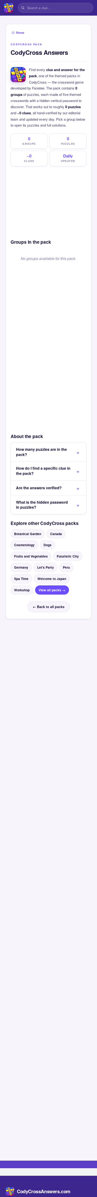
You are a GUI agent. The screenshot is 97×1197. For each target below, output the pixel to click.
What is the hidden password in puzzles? (42, 504)
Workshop (22, 590)
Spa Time (21, 578)
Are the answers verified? (39, 487)
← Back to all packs (49, 606)
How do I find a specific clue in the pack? (43, 470)
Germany (21, 567)
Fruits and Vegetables (31, 556)
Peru (66, 567)
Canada (56, 534)
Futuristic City (68, 556)
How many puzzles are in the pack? (41, 452)
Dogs (48, 545)
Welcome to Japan (51, 578)
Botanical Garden (27, 534)
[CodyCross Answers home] (8, 8)
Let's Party (45, 567)
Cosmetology (24, 545)
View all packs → (52, 590)
